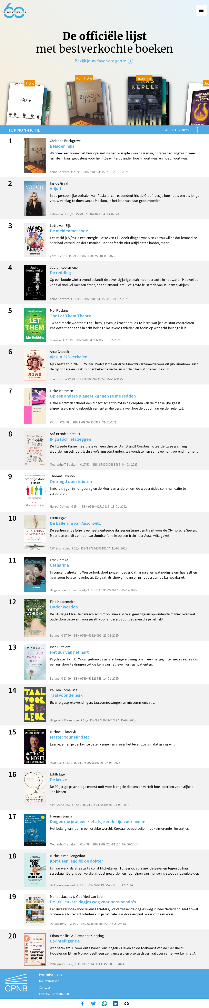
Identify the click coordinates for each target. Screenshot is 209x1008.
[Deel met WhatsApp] (104, 1003)
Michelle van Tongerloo (67, 855)
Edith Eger (58, 518)
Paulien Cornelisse (63, 690)
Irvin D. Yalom (60, 647)
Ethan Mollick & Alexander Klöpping (77, 935)
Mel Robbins (59, 310)
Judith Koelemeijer (64, 267)
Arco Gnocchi (60, 351)
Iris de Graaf (59, 183)
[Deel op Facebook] (82, 1003)
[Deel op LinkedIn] (115, 1003)
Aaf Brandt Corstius (65, 433)
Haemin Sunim (61, 816)
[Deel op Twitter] (93, 1003)
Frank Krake (59, 559)
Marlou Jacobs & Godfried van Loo (76, 896)
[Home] (14, 10)
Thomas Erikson (62, 476)
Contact (44, 987)
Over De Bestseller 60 (54, 994)
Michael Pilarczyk (63, 731)
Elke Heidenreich (62, 601)
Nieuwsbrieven (49, 981)
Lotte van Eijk (60, 225)
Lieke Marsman (61, 390)
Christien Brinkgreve (65, 140)
